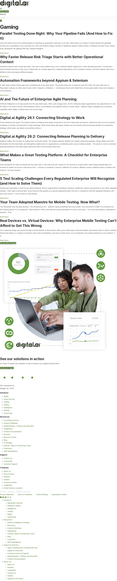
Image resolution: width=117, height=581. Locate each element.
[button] (1, 21)
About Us (7, 471)
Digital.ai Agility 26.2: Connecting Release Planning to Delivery (52, 136)
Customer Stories (10, 482)
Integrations (8, 429)
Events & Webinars (11, 423)
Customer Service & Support (18, 553)
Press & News (9, 474)
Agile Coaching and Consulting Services (22, 548)
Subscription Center (59, 494)
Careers (7, 480)
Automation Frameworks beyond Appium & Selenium (44, 80)
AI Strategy (8, 443)
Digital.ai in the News (15, 579)
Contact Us (8, 458)
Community (8, 461)
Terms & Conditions (24, 494)
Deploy (6, 405)
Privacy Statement (7, 494)
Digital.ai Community (15, 551)
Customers (8, 448)
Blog (5, 440)
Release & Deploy (14, 506)
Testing (6, 402)
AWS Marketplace (10, 451)
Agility (6, 396)
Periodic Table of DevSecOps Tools (17, 446)
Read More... (5, 53)
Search (3, 14)
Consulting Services (11, 420)
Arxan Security (9, 399)
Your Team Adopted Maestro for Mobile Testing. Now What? (50, 202)
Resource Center (10, 437)
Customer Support (10, 464)
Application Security (14, 503)
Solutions (7, 500)
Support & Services (11, 545)
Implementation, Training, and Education (19, 426)
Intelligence (8, 408)
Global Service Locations (13, 488)
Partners (7, 477)
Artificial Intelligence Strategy (18, 522)
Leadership (8, 485)
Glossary (7, 434)
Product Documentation (13, 432)
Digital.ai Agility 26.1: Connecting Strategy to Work (42, 118)
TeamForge (8, 413)
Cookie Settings (42, 494)
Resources (8, 520)
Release (7, 410)
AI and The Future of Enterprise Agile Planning (38, 99)
